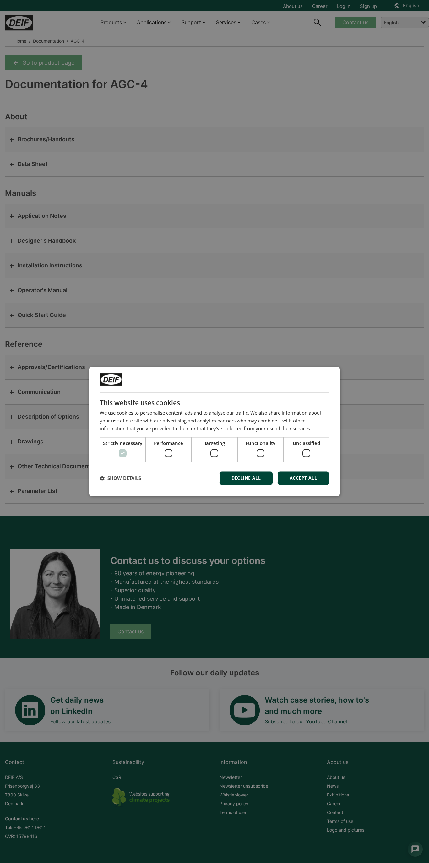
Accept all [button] (303, 478)
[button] (120, 478)
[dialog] (214, 431)
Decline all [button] (246, 478)
